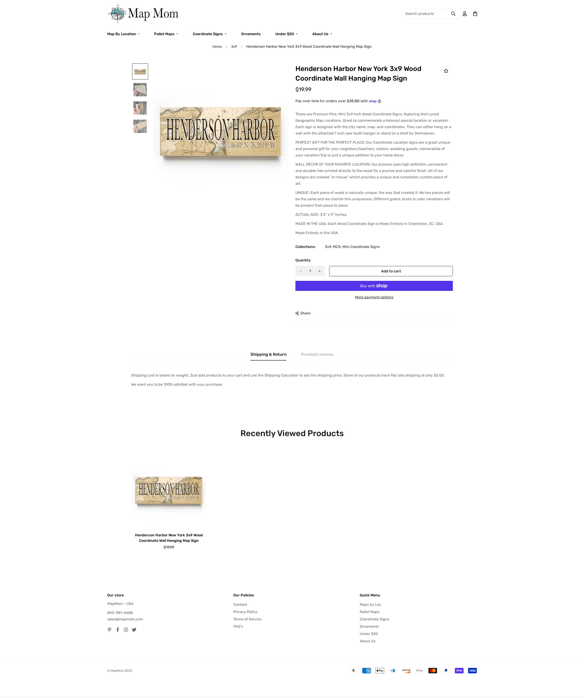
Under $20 (284, 34)
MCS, (337, 247)
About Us (320, 34)
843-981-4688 (120, 613)
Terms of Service (247, 619)
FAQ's (238, 626)
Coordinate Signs (208, 34)
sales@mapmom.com (125, 619)
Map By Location (121, 34)
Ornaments (251, 34)
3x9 (234, 47)
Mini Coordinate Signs (361, 247)
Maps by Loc (370, 604)
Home (217, 47)
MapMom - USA (120, 603)
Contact (240, 604)
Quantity (303, 260)
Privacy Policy (245, 612)
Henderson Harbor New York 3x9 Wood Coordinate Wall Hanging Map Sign (169, 538)
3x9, (328, 247)
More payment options (374, 297)
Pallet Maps (164, 34)
